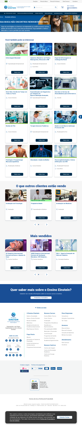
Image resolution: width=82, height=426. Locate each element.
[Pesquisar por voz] (35, 7)
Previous (35, 224)
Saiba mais (17, 72)
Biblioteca (29, 323)
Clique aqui (43, 382)
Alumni (29, 337)
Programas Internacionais (34, 347)
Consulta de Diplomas (68, 332)
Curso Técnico (48, 318)
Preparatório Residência (51, 323)
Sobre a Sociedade (32, 316)
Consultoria (65, 316)
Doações (35, 1)
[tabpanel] (16, 205)
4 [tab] (42, 224)
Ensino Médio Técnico (50, 316)
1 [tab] (38, 224)
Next (46, 224)
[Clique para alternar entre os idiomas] (7, 1)
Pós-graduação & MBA (50, 329)
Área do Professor (55, 1)
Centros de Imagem (49, 348)
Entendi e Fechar (64, 417)
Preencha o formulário (41, 297)
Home (1, 17)
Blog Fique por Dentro (33, 329)
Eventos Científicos (49, 338)
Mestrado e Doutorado (50, 331)
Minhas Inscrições (67, 335)
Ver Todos (64, 320)
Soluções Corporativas (68, 318)
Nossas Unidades (31, 320)
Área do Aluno (44, 1)
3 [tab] (41, 224)
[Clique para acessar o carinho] (62, 7)
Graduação (47, 320)
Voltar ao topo (41, 307)
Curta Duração (48, 333)
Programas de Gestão (50, 336)
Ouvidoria (75, 1)
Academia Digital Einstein (51, 340)
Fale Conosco (66, 1)
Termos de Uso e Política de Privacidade (41, 398)
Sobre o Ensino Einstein (33, 318)
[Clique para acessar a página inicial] (17, 9)
